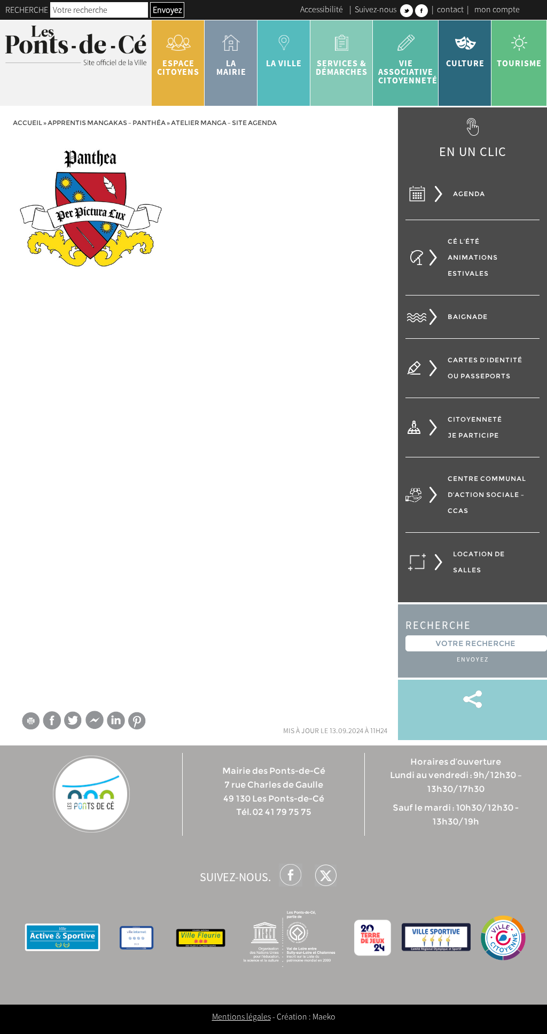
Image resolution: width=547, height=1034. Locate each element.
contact (450, 9)
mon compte (497, 9)
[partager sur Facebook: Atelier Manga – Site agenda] (52, 720)
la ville (284, 63)
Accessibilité (321, 9)
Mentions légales (241, 1016)
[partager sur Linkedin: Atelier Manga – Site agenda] (116, 720)
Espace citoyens (178, 67)
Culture (465, 63)
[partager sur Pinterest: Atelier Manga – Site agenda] (137, 720)
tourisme (519, 63)
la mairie (231, 67)
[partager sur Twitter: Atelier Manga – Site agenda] (73, 720)
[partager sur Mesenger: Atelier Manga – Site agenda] (94, 722)
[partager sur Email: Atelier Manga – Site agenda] (30, 722)
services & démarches (342, 67)
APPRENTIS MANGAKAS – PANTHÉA (107, 123)
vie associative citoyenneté (407, 71)
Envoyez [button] (167, 9)
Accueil (27, 123)
